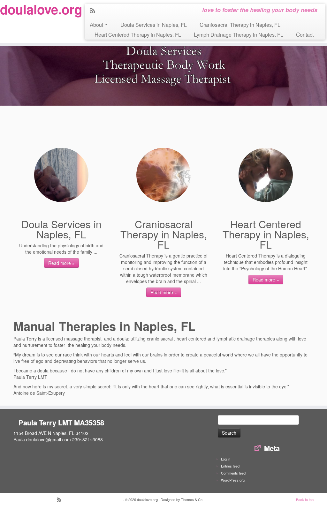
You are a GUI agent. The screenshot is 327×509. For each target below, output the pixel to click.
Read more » (61, 263)
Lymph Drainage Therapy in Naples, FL (238, 34)
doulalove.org (38, 9)
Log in (225, 458)
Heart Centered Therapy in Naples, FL (138, 34)
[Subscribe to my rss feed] (95, 11)
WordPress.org (233, 480)
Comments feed (233, 472)
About (97, 24)
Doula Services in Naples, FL (153, 24)
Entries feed (230, 465)
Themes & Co (191, 499)
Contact (305, 34)
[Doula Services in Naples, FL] (61, 175)
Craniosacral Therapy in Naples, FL (240, 24)
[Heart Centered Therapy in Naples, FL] (265, 175)
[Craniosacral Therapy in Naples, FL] (163, 175)
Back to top (305, 499)
